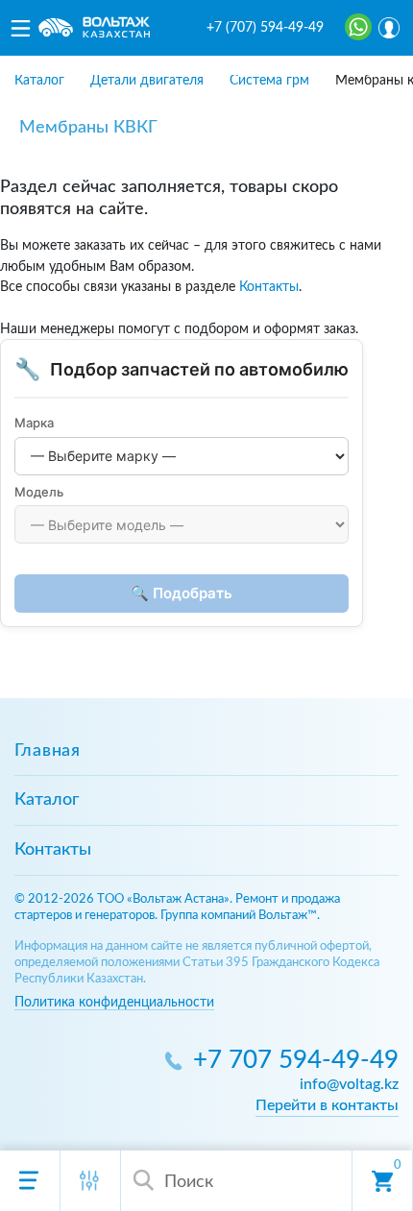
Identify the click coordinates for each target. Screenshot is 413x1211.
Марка (34, 422)
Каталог (46, 800)
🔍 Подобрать (181, 593)
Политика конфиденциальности (114, 1002)
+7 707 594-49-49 (296, 1061)
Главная (47, 751)
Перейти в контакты (327, 1105)
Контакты (269, 286)
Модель (38, 491)
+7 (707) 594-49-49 (265, 28)
